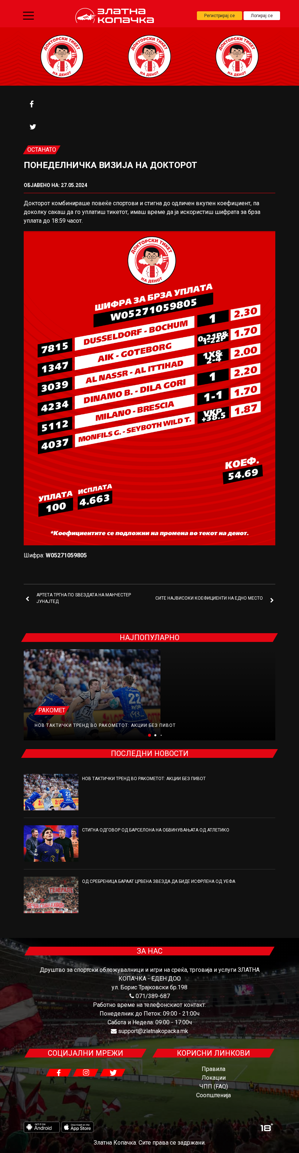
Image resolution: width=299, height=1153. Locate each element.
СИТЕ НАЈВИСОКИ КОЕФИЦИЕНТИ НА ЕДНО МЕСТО (209, 598)
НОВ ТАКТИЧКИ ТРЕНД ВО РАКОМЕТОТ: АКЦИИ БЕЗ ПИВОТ (105, 725)
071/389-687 (153, 996)
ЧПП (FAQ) (213, 1086)
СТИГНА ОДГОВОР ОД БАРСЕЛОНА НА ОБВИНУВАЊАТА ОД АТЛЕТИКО (155, 830)
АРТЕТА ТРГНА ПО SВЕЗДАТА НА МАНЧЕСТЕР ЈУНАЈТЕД (83, 598)
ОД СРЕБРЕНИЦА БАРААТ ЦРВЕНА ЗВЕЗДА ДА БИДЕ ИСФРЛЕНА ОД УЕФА (158, 881)
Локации (214, 1077)
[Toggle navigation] (28, 15)
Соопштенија (213, 1095)
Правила (213, 1069)
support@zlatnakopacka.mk (153, 1031)
